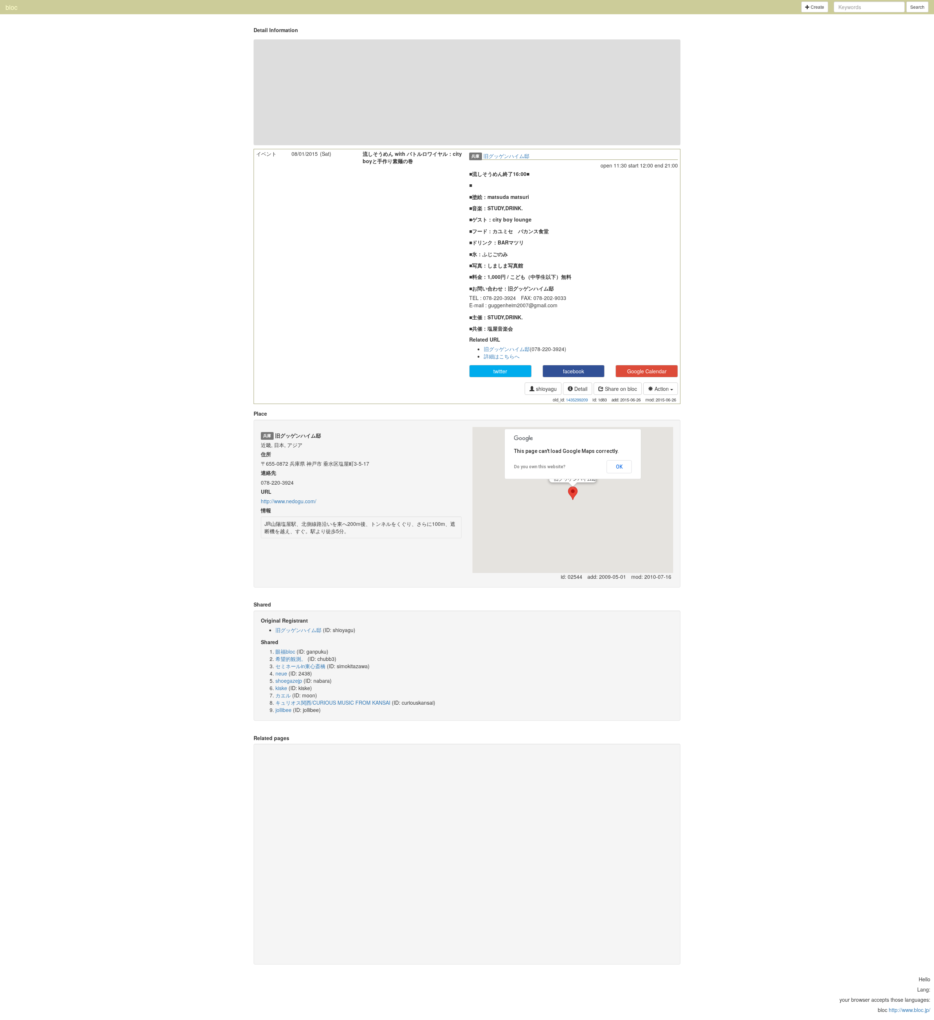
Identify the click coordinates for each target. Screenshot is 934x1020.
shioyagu (545, 388)
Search (917, 7)
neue (281, 673)
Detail (580, 388)
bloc (11, 7)
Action (661, 388)
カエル (283, 695)
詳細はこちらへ (502, 356)
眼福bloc (285, 651)
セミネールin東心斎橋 (300, 666)
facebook (573, 371)
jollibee (283, 709)
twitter (500, 371)
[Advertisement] (467, 92)
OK (619, 467)
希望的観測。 (290, 658)
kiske (281, 688)
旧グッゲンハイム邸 (506, 155)
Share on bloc (620, 388)
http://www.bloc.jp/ (909, 1009)
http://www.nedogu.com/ (288, 501)
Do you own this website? (540, 466)
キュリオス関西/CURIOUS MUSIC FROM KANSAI (332, 702)
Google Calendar (647, 371)
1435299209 (577, 400)
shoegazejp (288, 680)
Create (817, 7)
